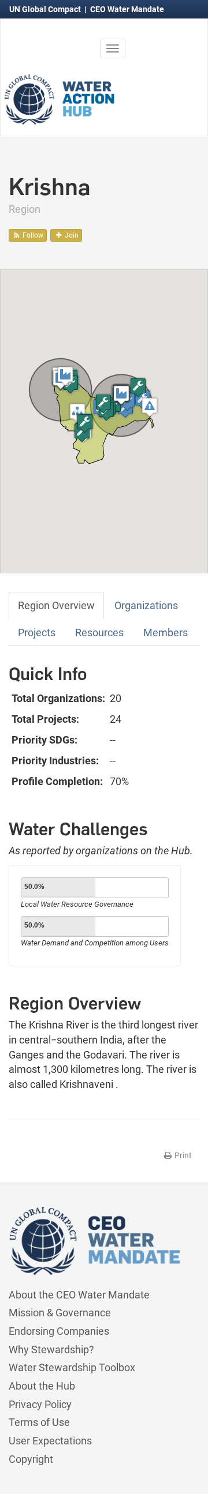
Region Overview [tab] (56, 605)
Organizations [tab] (146, 605)
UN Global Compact (46, 9)
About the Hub (42, 1386)
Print (182, 1155)
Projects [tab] (36, 632)
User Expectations (50, 1441)
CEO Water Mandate (127, 9)
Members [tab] (165, 632)
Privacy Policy (40, 1404)
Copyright (31, 1459)
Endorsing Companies (59, 1331)
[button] (150, 407)
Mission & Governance (60, 1313)
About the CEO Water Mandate (79, 1295)
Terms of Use (39, 1422)
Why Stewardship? (51, 1349)
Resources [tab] (99, 632)
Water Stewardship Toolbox (72, 1367)
